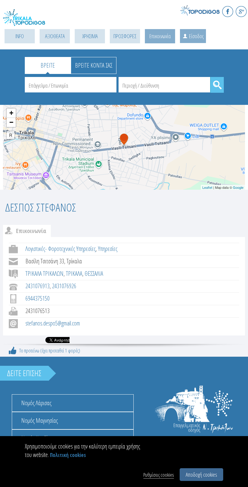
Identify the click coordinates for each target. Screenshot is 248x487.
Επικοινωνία (160, 36)
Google (238, 187)
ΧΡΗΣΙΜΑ (90, 36)
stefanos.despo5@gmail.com (52, 323)
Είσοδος (196, 36)
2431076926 (64, 286)
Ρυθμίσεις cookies (158, 474)
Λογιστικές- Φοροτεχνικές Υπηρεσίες (60, 249)
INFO (19, 36)
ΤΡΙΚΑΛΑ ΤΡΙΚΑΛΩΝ (44, 273)
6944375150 (37, 298)
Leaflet (207, 187)
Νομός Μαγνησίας (39, 420)
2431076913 (37, 286)
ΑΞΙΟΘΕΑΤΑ (55, 36)
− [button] (11, 122)
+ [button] (11, 113)
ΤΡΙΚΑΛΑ (74, 273)
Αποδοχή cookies (201, 475)
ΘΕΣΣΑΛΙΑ (94, 273)
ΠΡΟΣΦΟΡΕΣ (124, 36)
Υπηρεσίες (107, 249)
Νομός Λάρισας (36, 403)
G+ (241, 11)
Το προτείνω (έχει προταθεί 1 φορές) (49, 350)
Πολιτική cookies (68, 455)
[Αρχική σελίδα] (30, 21)
